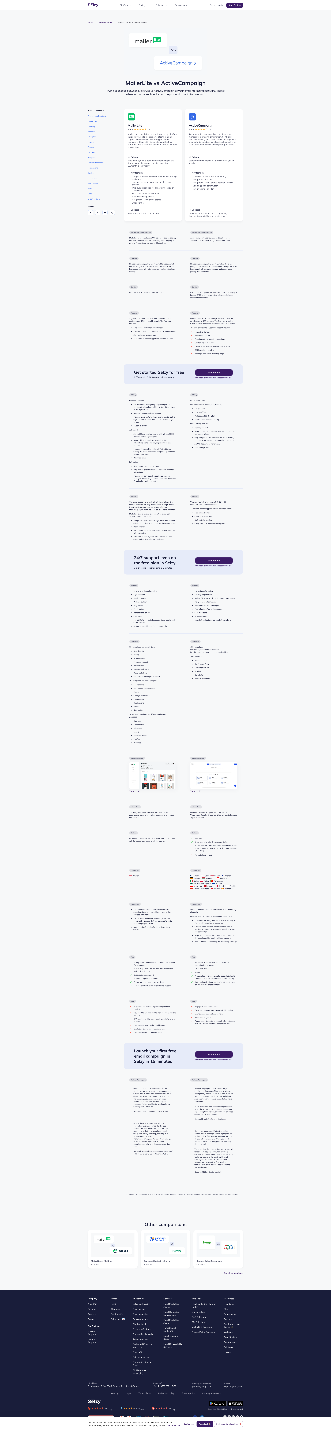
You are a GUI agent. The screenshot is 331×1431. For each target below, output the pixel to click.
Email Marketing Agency (171, 1305)
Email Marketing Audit (171, 1321)
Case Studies (230, 1337)
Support (91, 147)
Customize (189, 1424)
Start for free (234, 5)
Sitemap (114, 1393)
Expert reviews (94, 199)
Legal (128, 1393)
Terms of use (144, 1393)
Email (113, 1304)
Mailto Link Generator (202, 1327)
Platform (124, 5)
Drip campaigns (140, 1319)
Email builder (139, 1309)
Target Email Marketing (169, 1329)
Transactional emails (143, 1334)
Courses (228, 1319)
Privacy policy (188, 1393)
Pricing (142, 5)
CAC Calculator (199, 1317)
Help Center (229, 1304)
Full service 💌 (118, 1319)
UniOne (227, 1352)
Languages (92, 178)
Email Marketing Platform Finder (204, 1305)
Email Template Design (170, 1337)
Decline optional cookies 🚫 (228, 1424)
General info (93, 121)
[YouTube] (241, 1416)
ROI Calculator (199, 1322)
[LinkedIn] (233, 1416)
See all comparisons (233, 1273)
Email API (137, 1352)
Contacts (92, 1319)
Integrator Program (93, 1341)
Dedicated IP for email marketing (143, 1345)
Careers (92, 1314)
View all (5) (195, 791)
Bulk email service (141, 1304)
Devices (91, 173)
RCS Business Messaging (139, 1371)
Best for (91, 131)
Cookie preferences (211, 1393)
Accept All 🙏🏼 (205, 1424)
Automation (93, 183)
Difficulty (91, 126)
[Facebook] (225, 1416)
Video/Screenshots (96, 162)
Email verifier (117, 1314)
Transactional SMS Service (142, 1363)
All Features (138, 1298)
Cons (90, 194)
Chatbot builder (140, 1324)
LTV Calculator (199, 1312)
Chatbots (115, 1309)
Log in (220, 5)
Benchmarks (230, 1314)
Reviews (92, 1309)
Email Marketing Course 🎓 (232, 1325)
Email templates (140, 1314)
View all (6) (134, 791)
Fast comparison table (97, 116)
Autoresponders (140, 1339)
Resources (180, 5)
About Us (92, 1304)
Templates (92, 157)
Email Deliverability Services (172, 1345)
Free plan (92, 137)
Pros (90, 188)
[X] (237, 1416)
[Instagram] (229, 1416)
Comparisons (230, 1342)
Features (91, 152)
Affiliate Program (92, 1333)
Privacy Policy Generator (203, 1332)
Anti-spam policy (166, 1393)
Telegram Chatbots (142, 1329)
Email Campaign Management (171, 1313)
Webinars (228, 1332)
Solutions (160, 5)
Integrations (93, 168)
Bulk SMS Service (141, 1357)
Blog (226, 1309)
